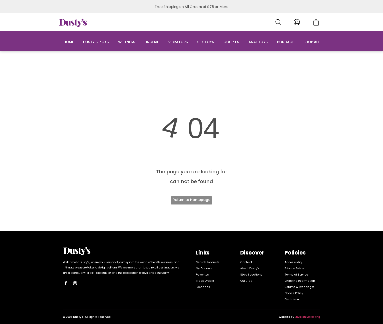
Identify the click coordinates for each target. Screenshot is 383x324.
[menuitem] (213, 262)
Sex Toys (205, 41)
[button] (316, 22)
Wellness (126, 41)
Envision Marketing (307, 317)
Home (69, 41)
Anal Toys (258, 41)
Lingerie (152, 41)
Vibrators (178, 41)
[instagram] (75, 283)
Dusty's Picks (96, 41)
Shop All (311, 41)
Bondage (285, 41)
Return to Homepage (191, 199)
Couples (231, 41)
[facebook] (66, 283)
